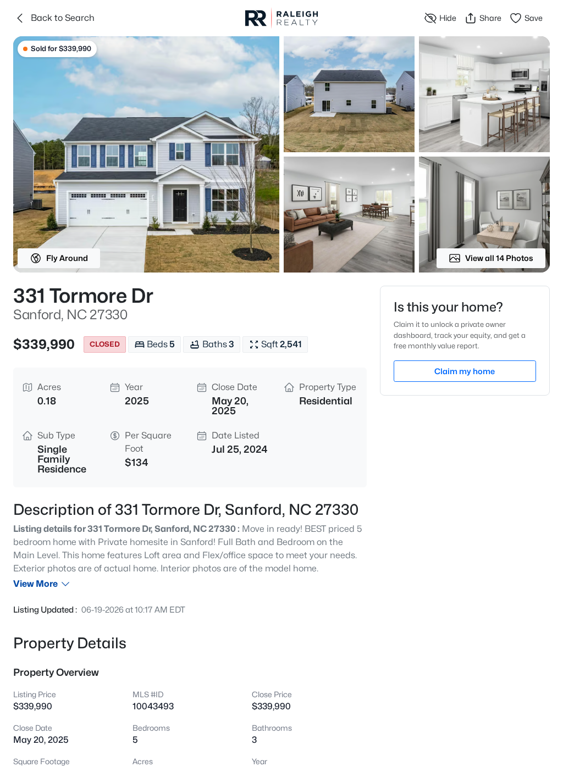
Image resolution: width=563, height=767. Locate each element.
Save (534, 18)
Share (490, 18)
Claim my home (464, 371)
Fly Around (67, 258)
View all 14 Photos (499, 258)
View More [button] (35, 584)
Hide (447, 18)
